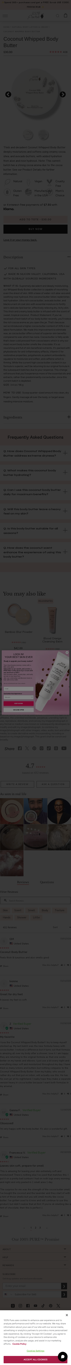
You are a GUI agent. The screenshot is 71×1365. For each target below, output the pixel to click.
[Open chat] (63, 1357)
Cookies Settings (35, 1351)
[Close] (67, 1315)
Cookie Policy (19, 1344)
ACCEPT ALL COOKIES (35, 1359)
